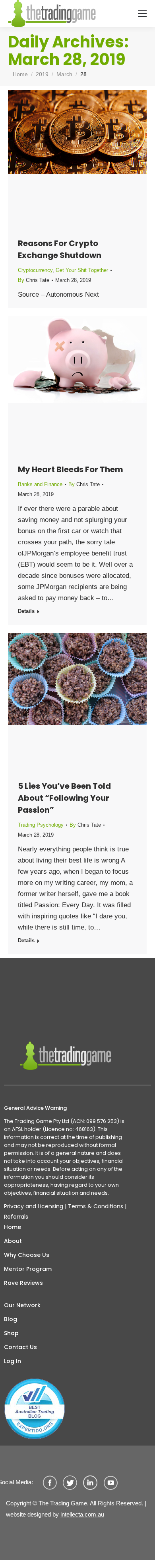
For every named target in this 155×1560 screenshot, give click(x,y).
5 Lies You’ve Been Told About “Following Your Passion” (64, 797)
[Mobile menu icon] (142, 13)
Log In (12, 1361)
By (33, 280)
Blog (10, 1319)
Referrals (16, 1217)
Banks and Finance (40, 484)
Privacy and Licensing (33, 1206)
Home (12, 1227)
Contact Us (20, 1347)
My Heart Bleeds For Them (70, 469)
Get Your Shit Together (82, 270)
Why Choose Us (26, 1255)
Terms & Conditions (95, 1206)
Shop (11, 1333)
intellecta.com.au (82, 1514)
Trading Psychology (41, 825)
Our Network (22, 1305)
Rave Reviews (23, 1283)
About (13, 1241)
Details (26, 611)
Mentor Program (28, 1269)
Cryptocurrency (35, 270)
